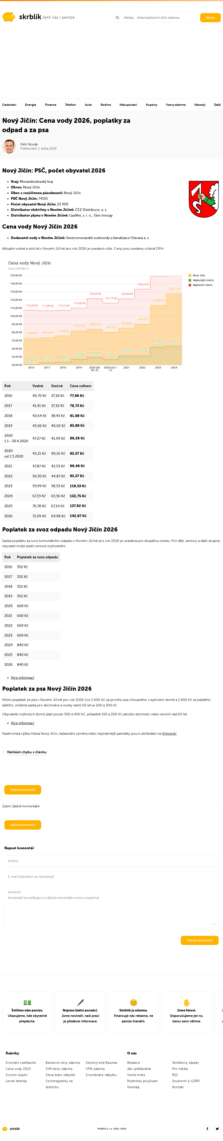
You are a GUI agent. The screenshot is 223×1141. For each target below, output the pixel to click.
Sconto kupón (16, 1075)
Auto (88, 104)
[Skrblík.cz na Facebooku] (207, 1128)
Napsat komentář (23, 789)
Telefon (70, 104)
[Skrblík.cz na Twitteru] (217, 1128)
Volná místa (136, 1075)
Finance (50, 104)
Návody (199, 104)
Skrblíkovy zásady (185, 1062)
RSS (175, 1075)
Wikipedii (169, 734)
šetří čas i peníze (59, 17)
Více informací (22, 678)
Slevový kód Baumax (102, 1062)
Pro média (180, 1069)
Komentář (14, 892)
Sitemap (133, 1087)
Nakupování (128, 104)
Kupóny (151, 104)
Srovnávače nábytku (101, 1075)
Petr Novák (29, 144)
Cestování (9, 104)
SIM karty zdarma (59, 1069)
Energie (30, 104)
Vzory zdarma (176, 104)
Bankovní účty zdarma (63, 1062)
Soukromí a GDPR (186, 1081)
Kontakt (178, 1087)
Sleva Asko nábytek (60, 1075)
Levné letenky (16, 1081)
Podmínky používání (142, 1081)
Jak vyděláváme (139, 1069)
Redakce (133, 1062)
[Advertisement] (111, 65)
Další (217, 104)
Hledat (210, 17)
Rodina (106, 104)
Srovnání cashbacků (21, 1062)
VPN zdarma (95, 1069)
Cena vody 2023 (18, 1069)
